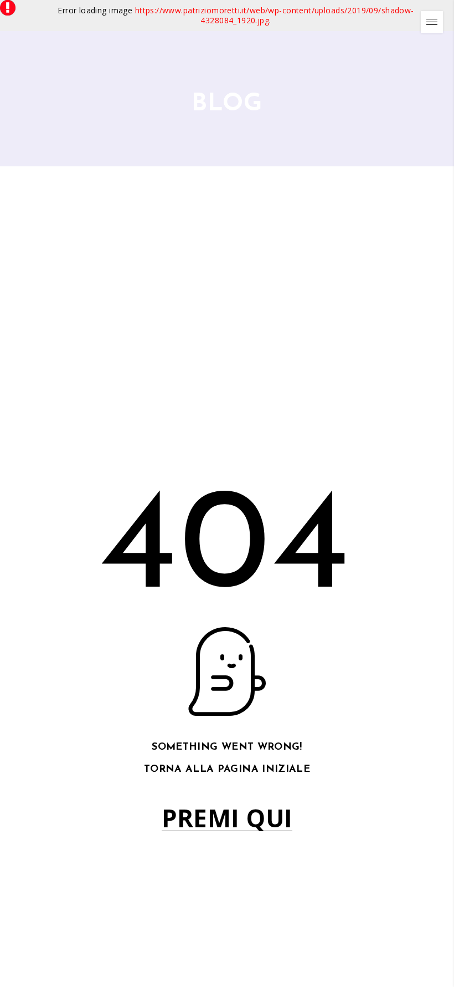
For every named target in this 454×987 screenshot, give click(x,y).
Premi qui (227, 818)
